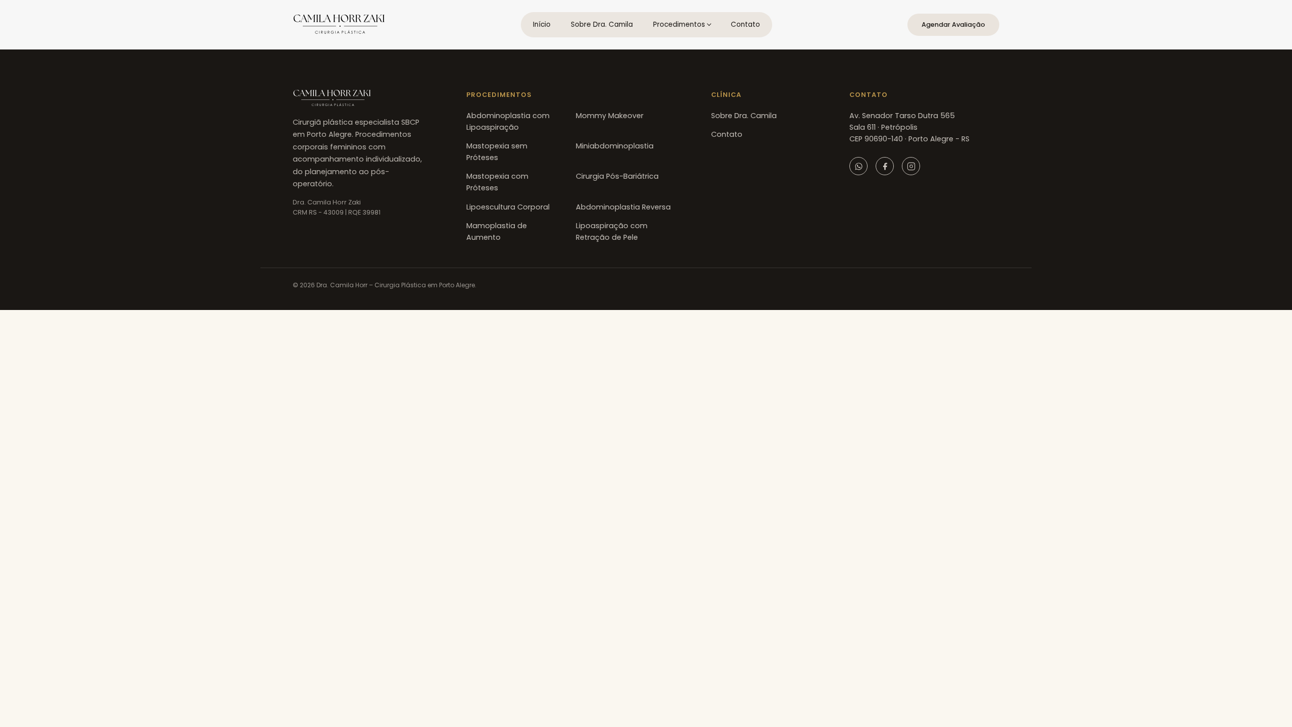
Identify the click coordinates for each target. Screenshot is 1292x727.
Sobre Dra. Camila (602, 24)
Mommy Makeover (609, 116)
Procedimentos (679, 24)
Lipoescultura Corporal (508, 207)
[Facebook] (885, 166)
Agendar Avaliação (953, 24)
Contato (745, 24)
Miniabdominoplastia (615, 146)
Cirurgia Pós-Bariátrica (617, 176)
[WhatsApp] (858, 166)
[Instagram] (911, 166)
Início (542, 24)
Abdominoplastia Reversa (623, 207)
